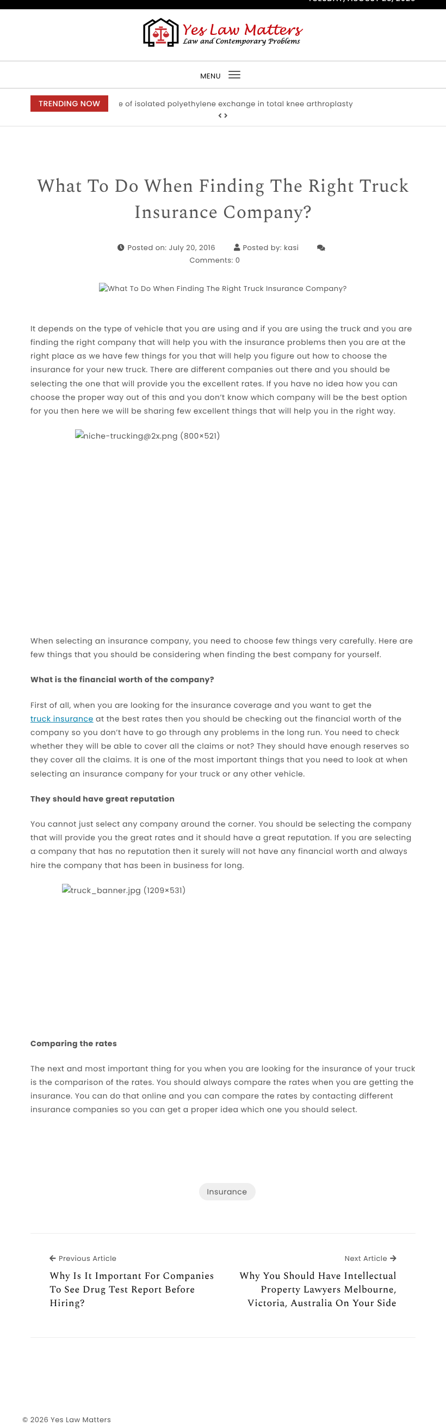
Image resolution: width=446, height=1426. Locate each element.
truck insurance (62, 718)
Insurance (227, 1191)
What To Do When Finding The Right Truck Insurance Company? (222, 200)
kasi (291, 247)
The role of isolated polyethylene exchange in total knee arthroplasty (223, 104)
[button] (220, 116)
